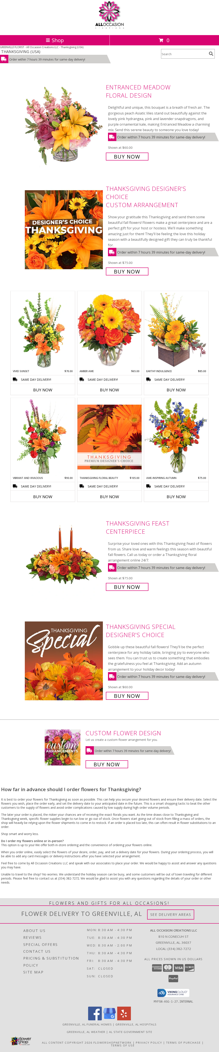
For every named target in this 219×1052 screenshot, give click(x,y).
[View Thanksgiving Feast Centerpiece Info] (64, 555)
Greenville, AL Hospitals (136, 1024)
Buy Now (127, 156)
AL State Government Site (130, 1032)
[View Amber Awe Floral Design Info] (109, 330)
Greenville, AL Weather (86, 1032)
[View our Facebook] (95, 1019)
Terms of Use (123, 1045)
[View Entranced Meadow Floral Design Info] (64, 121)
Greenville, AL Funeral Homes (87, 1024)
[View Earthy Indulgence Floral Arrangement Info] (176, 330)
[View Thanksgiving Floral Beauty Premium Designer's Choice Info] (109, 437)
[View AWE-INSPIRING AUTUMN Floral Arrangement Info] (176, 437)
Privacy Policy (149, 1043)
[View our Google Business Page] (109, 1019)
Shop (58, 40)
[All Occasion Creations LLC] (109, 29)
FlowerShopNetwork (112, 1043)
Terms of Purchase (183, 1043)
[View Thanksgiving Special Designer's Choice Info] (64, 661)
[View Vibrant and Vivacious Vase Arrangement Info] (43, 437)
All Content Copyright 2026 (67, 1043)
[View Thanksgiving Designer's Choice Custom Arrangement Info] (64, 229)
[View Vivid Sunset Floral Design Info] (43, 330)
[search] (211, 53)
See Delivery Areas (170, 914)
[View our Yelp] (124, 1019)
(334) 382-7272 (179, 949)
